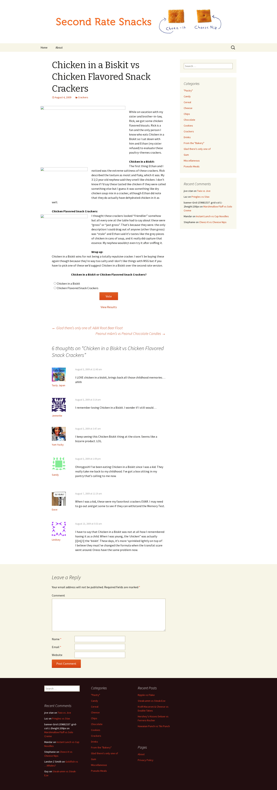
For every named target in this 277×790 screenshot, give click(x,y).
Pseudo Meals (192, 166)
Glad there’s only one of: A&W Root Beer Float (87, 327)
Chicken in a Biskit (68, 283)
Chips (187, 114)
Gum (186, 154)
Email (56, 647)
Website (57, 655)
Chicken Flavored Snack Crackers (77, 288)
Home (44, 47)
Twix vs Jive (203, 191)
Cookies (188, 125)
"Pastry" (188, 90)
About (59, 47)
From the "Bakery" (194, 143)
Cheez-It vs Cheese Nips (212, 222)
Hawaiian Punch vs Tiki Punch (154, 726)
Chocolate (189, 119)
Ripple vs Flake (146, 695)
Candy (187, 96)
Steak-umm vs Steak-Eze (151, 700)
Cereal (187, 102)
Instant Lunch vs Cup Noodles (212, 216)
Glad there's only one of (197, 149)
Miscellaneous (192, 160)
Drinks (187, 137)
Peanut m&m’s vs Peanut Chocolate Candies (131, 333)
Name (56, 639)
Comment (58, 595)
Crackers (83, 97)
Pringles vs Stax (200, 196)
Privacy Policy (145, 760)
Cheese (188, 108)
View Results (109, 307)
